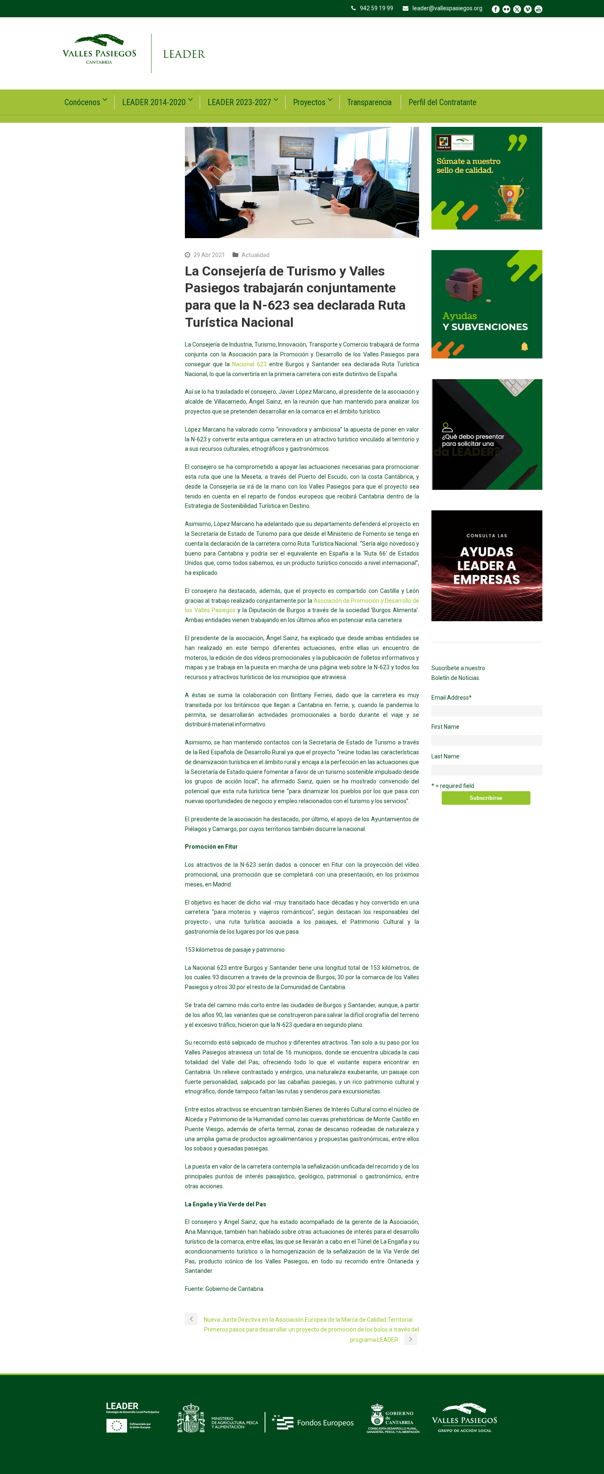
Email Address (451, 697)
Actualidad (256, 255)
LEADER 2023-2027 (239, 102)
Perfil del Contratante (442, 102)
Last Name (445, 756)
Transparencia (369, 102)
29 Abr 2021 (209, 255)
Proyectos (309, 102)
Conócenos (82, 102)
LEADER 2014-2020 (154, 102)
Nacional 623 (249, 364)
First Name (445, 726)
